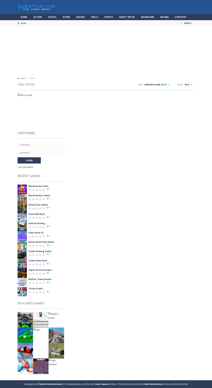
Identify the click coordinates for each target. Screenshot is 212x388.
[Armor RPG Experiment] (56, 350)
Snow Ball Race (36, 214)
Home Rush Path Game (41, 241)
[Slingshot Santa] (25, 350)
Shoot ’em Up (127, 17)
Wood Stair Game (38, 204)
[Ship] (36, 329)
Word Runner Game (39, 195)
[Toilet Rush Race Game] (22, 263)
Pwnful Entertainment (50, 384)
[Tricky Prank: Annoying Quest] (22, 291)
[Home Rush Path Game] (22, 244)
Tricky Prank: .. (36, 288)
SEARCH (187, 23)
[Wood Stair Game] (22, 207)
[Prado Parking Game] (22, 254)
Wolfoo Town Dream (39, 279)
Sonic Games (102, 384)
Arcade (80, 17)
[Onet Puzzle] (41, 366)
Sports (108, 17)
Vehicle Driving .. (37, 223)
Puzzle (52, 17)
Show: (180, 84)
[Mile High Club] (25, 335)
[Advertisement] (106, 52)
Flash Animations (152, 384)
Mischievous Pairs (38, 186)
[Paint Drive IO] (22, 235)
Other (66, 17)
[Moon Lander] (41, 350)
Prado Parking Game (39, 251)
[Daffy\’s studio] (56, 315)
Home (24, 17)
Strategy (180, 17)
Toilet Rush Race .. (38, 260)
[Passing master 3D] (25, 366)
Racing (164, 17)
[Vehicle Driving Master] (22, 226)
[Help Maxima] (56, 362)
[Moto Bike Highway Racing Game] (25, 319)
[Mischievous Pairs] (22, 189)
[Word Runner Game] (22, 198)
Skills (94, 17)
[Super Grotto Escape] (22, 272)
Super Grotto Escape (39, 269)
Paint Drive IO (36, 232)
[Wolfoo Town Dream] (22, 282)
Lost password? (25, 167)
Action (37, 17)
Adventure (147, 17)
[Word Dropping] (41, 319)
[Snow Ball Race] (22, 216)
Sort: (140, 84)
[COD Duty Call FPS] (56, 335)
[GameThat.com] (37, 6)
